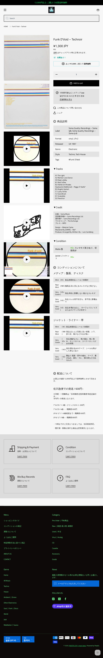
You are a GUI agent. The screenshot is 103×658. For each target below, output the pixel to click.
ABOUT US (8, 553)
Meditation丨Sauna (11, 625)
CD (53, 542)
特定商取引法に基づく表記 (14, 542)
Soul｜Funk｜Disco (11, 608)
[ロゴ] (51, 10)
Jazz (5, 619)
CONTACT (7, 559)
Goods (54, 559)
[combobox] (51, 18)
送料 (55, 52)
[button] (57, 113)
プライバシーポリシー (12, 548)
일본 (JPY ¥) (11, 640)
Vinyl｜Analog (57, 537)
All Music (7, 580)
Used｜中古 (56, 531)
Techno (6, 586)
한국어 (27, 640)
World (6, 614)
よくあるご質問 (10, 537)
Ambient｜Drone (10, 597)
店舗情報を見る (66, 99)
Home (6, 575)
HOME (6, 26)
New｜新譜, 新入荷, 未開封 (62, 526)
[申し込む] (96, 583)
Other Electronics (10, 602)
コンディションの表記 (12, 526)
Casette (55, 548)
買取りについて (10, 531)
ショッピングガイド (12, 520)
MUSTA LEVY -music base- (77, 645)
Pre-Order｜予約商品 (60, 520)
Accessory (56, 553)
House (6, 591)
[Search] (6, 18)
